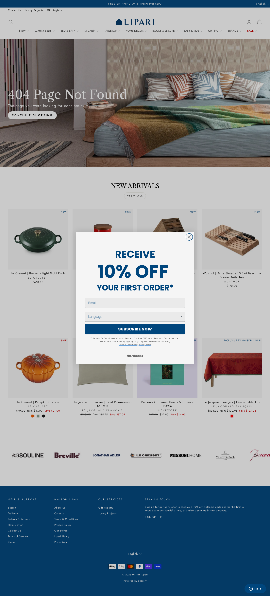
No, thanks (135, 355)
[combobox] (133, 317)
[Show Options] (181, 317)
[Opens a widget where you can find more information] (255, 589)
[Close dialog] (189, 236)
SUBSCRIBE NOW (135, 329)
